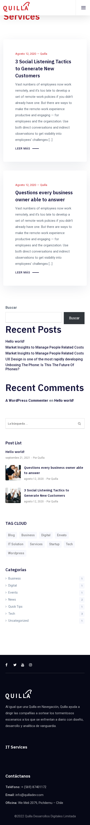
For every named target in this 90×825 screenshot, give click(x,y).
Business (28, 535)
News (12, 599)
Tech (69, 544)
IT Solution (15, 544)
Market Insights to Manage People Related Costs (44, 347)
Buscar (11, 307)
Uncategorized (18, 620)
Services (36, 544)
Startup (54, 544)
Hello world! (14, 341)
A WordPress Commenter (26, 400)
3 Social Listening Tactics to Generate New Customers (43, 68)
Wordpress (16, 553)
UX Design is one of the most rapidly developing (44, 359)
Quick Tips (15, 606)
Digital (45, 535)
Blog (11, 535)
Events (13, 592)
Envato (62, 535)
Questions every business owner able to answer (44, 196)
